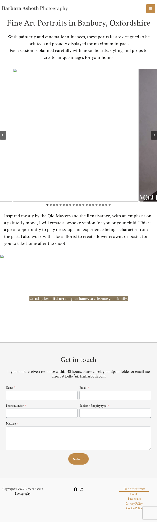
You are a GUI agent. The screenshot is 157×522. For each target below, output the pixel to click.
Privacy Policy (134, 504)
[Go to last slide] (3, 135)
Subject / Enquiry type (94, 406)
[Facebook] (75, 489)
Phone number (16, 406)
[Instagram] (81, 489)
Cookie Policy (134, 508)
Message (12, 424)
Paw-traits (134, 499)
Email (84, 388)
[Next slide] (154, 135)
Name (11, 388)
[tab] (47, 205)
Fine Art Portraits (134, 489)
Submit (78, 459)
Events (134, 494)
